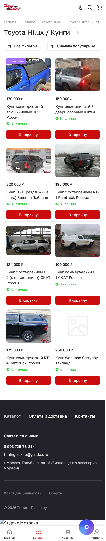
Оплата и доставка (48, 416)
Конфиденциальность (22, 493)
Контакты (85, 416)
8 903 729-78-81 (18, 446)
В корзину (28, 134)
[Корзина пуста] (99, 7)
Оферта (55, 493)
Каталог (12, 416)
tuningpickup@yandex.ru (26, 454)
